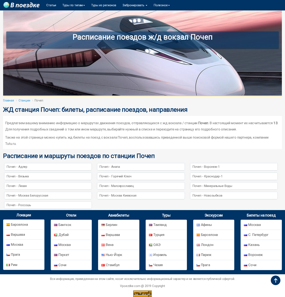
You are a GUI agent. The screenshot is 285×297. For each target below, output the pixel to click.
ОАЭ (156, 245)
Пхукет (63, 255)
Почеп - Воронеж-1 (206, 167)
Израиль (160, 255)
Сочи (62, 265)
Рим (14, 265)
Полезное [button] (161, 5)
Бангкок (64, 225)
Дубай (63, 235)
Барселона (19, 224)
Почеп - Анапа (109, 167)
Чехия (158, 265)
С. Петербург (258, 235)
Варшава (18, 234)
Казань (254, 245)
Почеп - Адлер (16, 167)
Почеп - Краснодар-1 (207, 176)
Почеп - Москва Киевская (117, 195)
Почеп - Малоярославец (116, 186)
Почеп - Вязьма (17, 176)
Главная (8, 100)
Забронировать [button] (133, 5)
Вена (109, 245)
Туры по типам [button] (72, 5)
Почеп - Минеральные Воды (212, 186)
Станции (24, 100)
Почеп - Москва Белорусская (27, 195)
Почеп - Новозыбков (207, 195)
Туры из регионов (103, 5)
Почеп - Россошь (18, 205)
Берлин (111, 225)
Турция (158, 235)
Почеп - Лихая (16, 186)
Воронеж (255, 255)
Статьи (51, 5)
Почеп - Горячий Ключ (115, 176)
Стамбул (113, 265)
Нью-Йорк (114, 255)
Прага (15, 254)
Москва (17, 244)
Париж (206, 255)
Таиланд (160, 225)
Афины (206, 225)
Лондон (207, 245)
